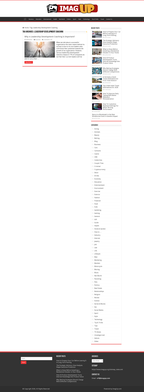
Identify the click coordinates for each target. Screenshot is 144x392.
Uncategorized (99, 335)
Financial (97, 201)
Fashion (97, 198)
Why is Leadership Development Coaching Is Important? (49, 36)
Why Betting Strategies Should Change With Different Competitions (111, 70)
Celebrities (98, 160)
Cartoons (97, 151)
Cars (95, 148)
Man (95, 257)
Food (96, 204)
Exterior (97, 194)
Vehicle (96, 338)
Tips (95, 326)
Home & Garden (100, 229)
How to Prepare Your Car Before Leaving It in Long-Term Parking (111, 33)
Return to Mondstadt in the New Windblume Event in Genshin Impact (105, 115)
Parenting (97, 279)
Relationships (99, 291)
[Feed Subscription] (86, 32)
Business (31, 19)
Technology (86, 19)
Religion (97, 294)
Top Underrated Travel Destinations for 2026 (111, 86)
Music (96, 273)
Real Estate (98, 288)
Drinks (96, 176)
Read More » (29, 62)
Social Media (98, 310)
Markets (97, 263)
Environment (98, 188)
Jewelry (97, 241)
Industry (97, 235)
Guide (96, 223)
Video (96, 341)
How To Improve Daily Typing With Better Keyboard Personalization (111, 96)
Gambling (97, 210)
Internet (97, 238)
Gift (95, 219)
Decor (96, 173)
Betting (97, 138)
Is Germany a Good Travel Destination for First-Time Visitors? (110, 78)
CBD (95, 157)
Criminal (97, 166)
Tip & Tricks (95, 19)
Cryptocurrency (99, 169)
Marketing (98, 260)
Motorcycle (98, 266)
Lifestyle (97, 254)
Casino (96, 154)
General (97, 216)
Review (96, 298)
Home (25, 19)
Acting (96, 129)
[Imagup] (72, 8)
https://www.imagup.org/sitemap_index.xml (107, 369)
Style (79, 19)
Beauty (96, 135)
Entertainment (47, 19)
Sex (95, 307)
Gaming (97, 213)
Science (96, 301)
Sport (74, 19)
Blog (96, 141)
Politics (69, 19)
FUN (95, 207)
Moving (97, 269)
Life (95, 251)
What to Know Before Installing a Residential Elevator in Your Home (111, 51)
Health (55, 19)
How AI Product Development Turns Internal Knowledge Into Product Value (111, 60)
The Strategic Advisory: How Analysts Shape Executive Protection (111, 42)
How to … (97, 232)
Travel (102, 19)
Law (95, 248)
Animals (97, 132)
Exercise (97, 191)
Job (95, 244)
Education (38, 19)
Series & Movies (99, 304)
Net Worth (62, 19)
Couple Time (98, 163)
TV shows (97, 332)
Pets (95, 282)
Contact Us (109, 19)
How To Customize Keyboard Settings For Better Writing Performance (110, 106)
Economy (97, 179)
